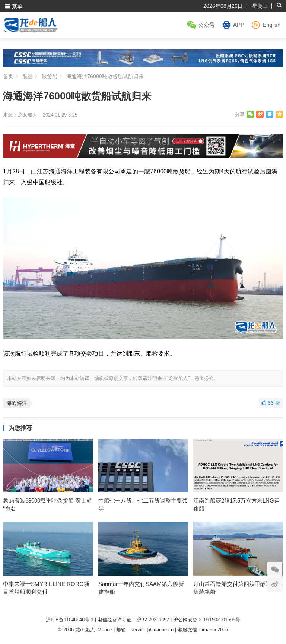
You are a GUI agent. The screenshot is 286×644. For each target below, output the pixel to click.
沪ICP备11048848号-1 (69, 619)
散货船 (49, 76)
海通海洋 (16, 403)
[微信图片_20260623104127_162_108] (143, 156)
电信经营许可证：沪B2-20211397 (133, 619)
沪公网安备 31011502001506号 (206, 619)
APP (238, 25)
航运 (27, 76)
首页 (8, 76)
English (271, 25)
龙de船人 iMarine (93, 629)
